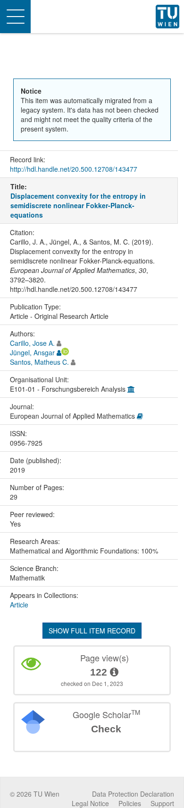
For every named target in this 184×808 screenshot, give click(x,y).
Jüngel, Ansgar (32, 352)
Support (162, 803)
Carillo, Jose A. (32, 343)
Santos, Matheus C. (39, 362)
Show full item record (92, 630)
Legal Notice (90, 803)
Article (19, 604)
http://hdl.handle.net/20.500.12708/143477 (73, 169)
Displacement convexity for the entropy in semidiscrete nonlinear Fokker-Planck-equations (78, 205)
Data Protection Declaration (133, 794)
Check (106, 728)
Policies (129, 803)
